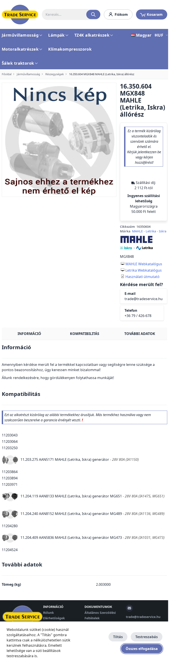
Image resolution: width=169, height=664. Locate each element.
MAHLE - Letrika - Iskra (149, 231)
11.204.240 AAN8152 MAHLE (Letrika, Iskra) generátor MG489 (92, 513)
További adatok (139, 333)
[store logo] (20, 14)
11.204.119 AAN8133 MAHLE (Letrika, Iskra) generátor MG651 (92, 496)
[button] (142, 35)
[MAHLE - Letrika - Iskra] (136, 242)
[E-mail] (129, 608)
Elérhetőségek (54, 618)
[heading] (84, 349)
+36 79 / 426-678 (138, 315)
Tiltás (118, 636)
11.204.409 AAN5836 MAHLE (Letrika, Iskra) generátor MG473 (92, 537)
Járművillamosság (28, 74)
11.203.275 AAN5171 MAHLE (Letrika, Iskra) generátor (79, 459)
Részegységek (54, 74)
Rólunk (48, 613)
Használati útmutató (142, 276)
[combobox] (71, 14)
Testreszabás (146, 636)
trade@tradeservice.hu (144, 298)
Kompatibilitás (84, 333)
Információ (29, 333)
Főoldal (6, 74)
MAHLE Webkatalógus (143, 264)
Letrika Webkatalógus (143, 270)
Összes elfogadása (142, 648)
